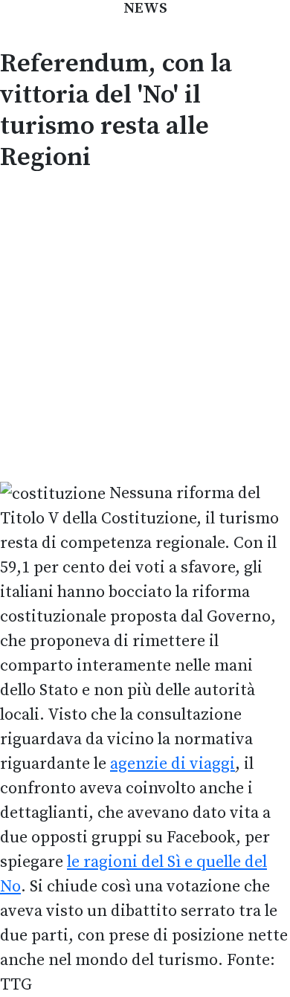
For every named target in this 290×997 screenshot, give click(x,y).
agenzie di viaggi (172, 764)
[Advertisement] (145, 324)
